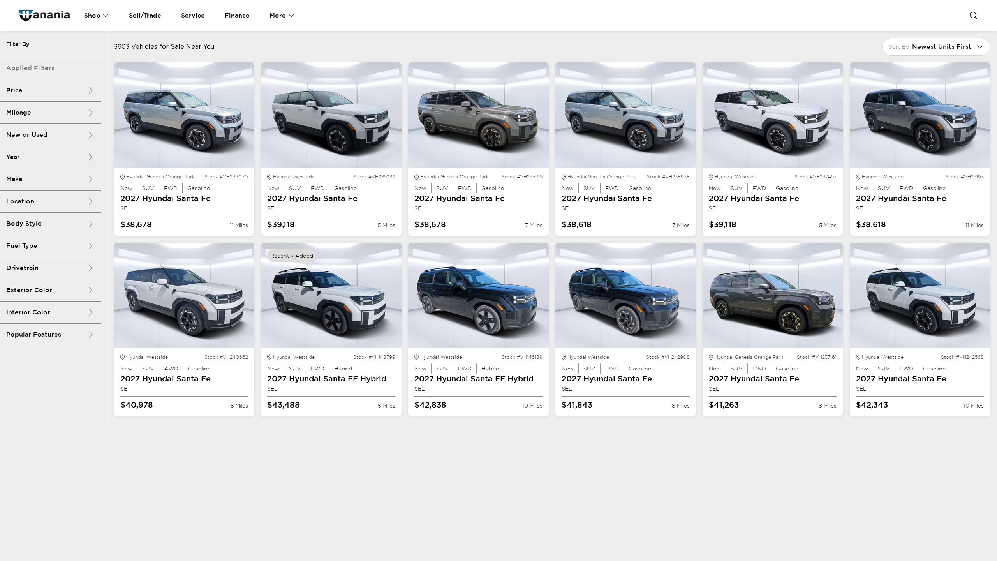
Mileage (18, 112)
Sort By (899, 47)
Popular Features (33, 334)
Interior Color (28, 312)
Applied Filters (30, 68)
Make (14, 179)
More (278, 15)
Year (13, 156)
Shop (92, 15)
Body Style (24, 223)
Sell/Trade (145, 15)
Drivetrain (22, 268)
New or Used (27, 134)
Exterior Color (29, 290)
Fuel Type (21, 245)
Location (20, 201)
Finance (237, 15)
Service (193, 15)
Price (14, 90)
